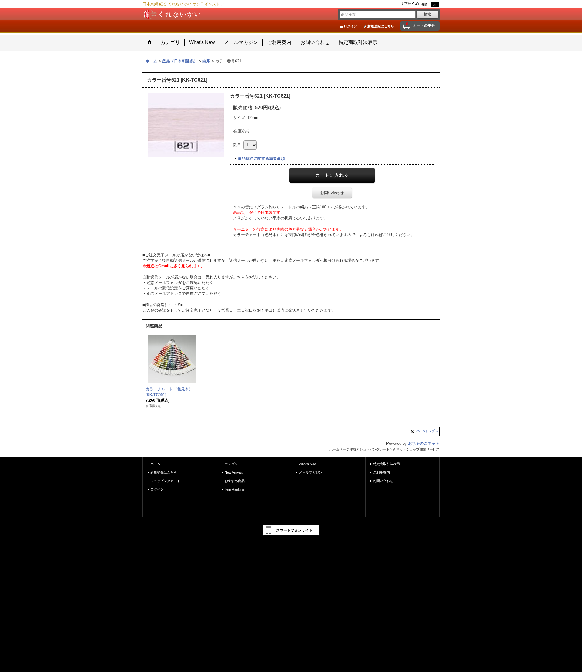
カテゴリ (231, 464)
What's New (307, 464)
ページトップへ (427, 431)
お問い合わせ (332, 193)
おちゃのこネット (424, 443)
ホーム (155, 464)
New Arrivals (234, 472)
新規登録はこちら (380, 26)
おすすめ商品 (235, 481)
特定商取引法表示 (386, 464)
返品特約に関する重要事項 (261, 158)
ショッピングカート (165, 481)
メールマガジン (310, 472)
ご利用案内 (381, 472)
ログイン (350, 26)
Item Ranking (234, 489)
